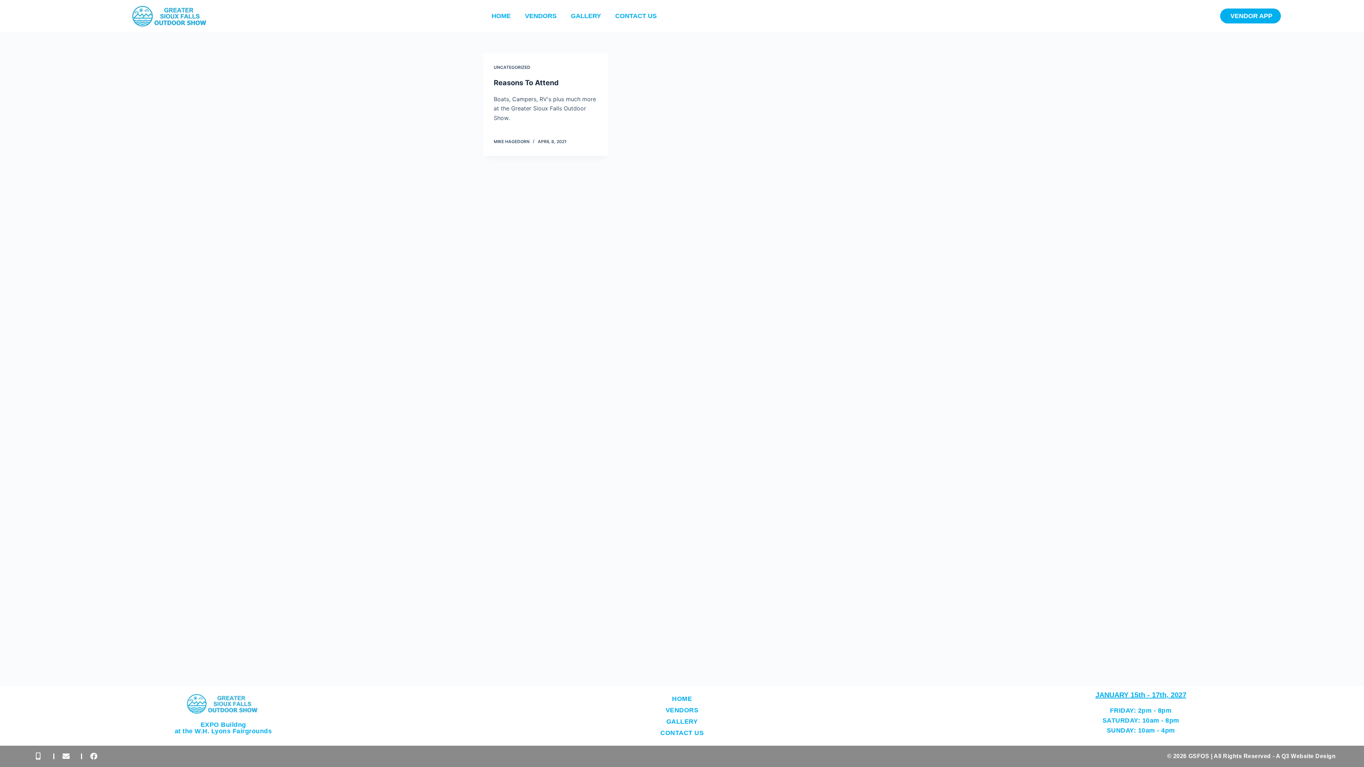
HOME (501, 16)
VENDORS (541, 16)
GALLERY (586, 16)
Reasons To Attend (526, 82)
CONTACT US (636, 16)
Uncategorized (512, 67)
